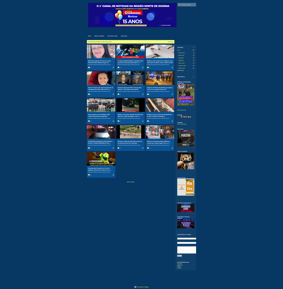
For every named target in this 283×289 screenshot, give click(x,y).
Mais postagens (130, 181)
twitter (179, 266)
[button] (113, 68)
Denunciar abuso (181, 110)
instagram (180, 265)
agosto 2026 (181, 52)
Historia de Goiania (112, 36)
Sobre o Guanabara (99, 36)
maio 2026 (181, 58)
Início (89, 36)
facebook (179, 263)
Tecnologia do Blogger (142, 287)
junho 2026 (181, 55)
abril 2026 (181, 60)
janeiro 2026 (181, 68)
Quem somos (124, 36)
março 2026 (181, 63)
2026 (178, 50)
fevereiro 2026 (182, 65)
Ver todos (170, 41)
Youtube (179, 268)
